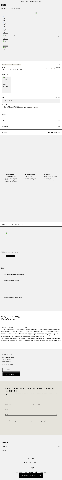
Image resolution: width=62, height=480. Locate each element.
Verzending (5, 126)
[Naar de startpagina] (31, 5)
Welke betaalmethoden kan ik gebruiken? (14, 286)
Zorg (3, 120)
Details (4, 114)
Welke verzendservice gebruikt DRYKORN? (14, 292)
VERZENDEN (14, 427)
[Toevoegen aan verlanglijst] (59, 64)
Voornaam (8, 404)
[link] (11, 370)
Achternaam (36, 404)
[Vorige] (13, 36)
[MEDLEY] (10, 236)
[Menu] (40, 475)
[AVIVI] (36, 36)
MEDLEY (2, 251)
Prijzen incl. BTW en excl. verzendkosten (53, 68)
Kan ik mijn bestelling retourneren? (13, 297)
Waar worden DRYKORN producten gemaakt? (14, 274)
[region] (31, 239)
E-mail (7, 409)
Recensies (29, 132)
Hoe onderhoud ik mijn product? (11, 280)
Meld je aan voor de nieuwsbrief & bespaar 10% (30, 1)
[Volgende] (58, 36)
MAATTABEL (57, 97)
